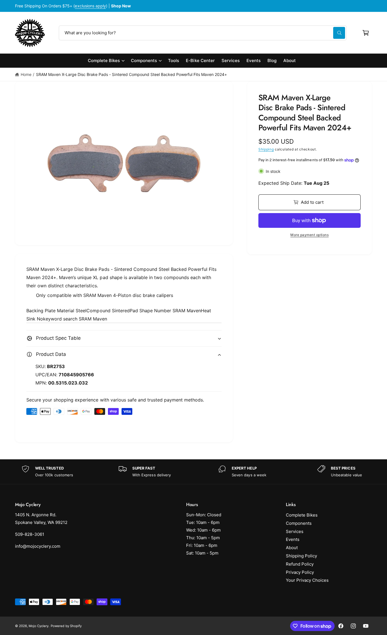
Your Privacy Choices (307, 580)
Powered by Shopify (66, 626)
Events (292, 539)
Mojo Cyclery (38, 626)
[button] (365, 33)
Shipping (266, 149)
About (292, 547)
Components (144, 60)
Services (294, 531)
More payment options (309, 235)
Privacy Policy (300, 572)
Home (26, 74)
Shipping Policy (301, 555)
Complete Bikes (104, 60)
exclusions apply (90, 5)
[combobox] (203, 33)
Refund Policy (300, 564)
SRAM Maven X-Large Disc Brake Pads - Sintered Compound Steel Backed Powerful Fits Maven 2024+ (131, 74)
